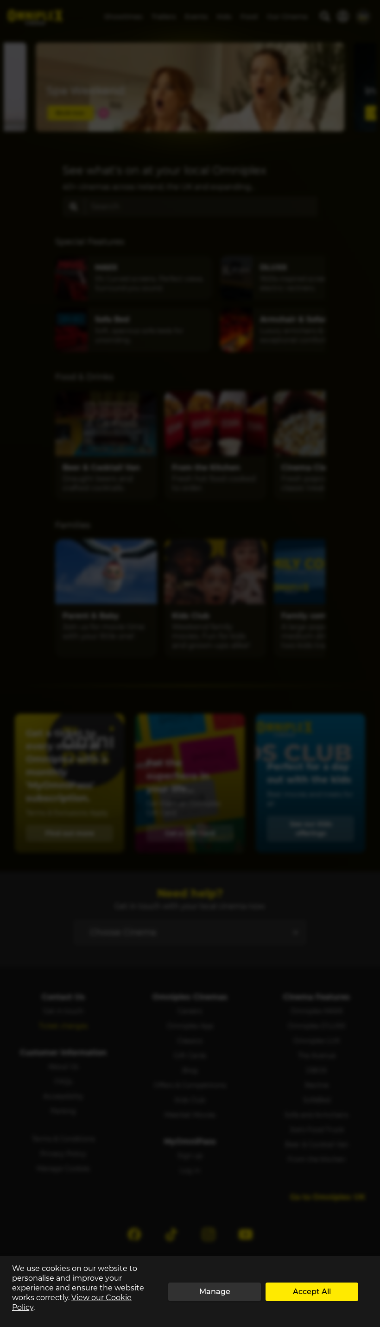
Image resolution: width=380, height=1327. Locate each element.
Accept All (312, 1291)
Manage (214, 1291)
